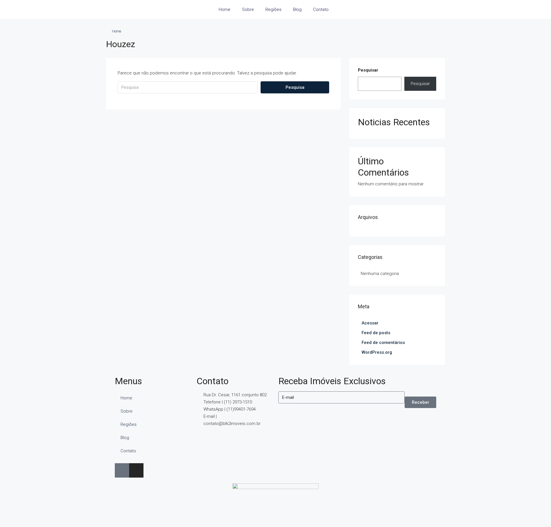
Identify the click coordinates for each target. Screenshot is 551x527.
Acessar (370, 323)
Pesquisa (295, 87)
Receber (420, 402)
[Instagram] (136, 470)
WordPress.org (377, 352)
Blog (297, 9)
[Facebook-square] (122, 470)
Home (224, 9)
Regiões (273, 9)
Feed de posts (376, 332)
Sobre (248, 9)
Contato (321, 9)
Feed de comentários (383, 342)
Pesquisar (368, 70)
